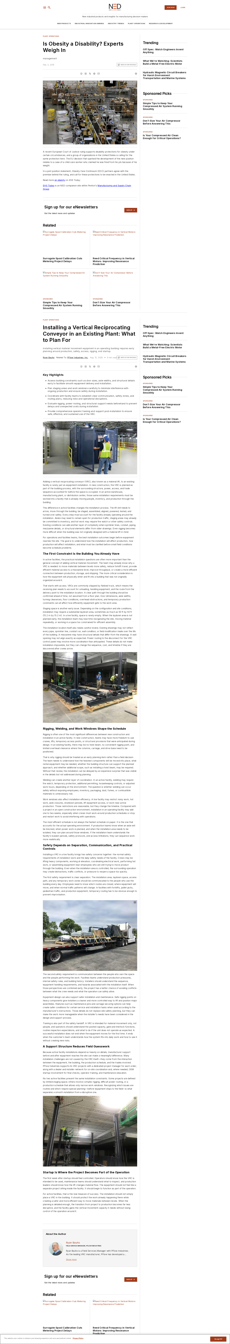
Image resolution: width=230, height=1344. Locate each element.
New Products (64, 23)
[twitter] (90, 73)
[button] (44, 7)
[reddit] (94, 73)
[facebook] (81, 73)
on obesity (60, 180)
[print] (136, 73)
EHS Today (49, 185)
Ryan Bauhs (48, 357)
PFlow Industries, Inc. (77, 357)
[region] (115, 1339)
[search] (49, 7)
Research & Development (161, 23)
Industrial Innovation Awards (89, 23)
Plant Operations (136, 23)
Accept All (218, 1339)
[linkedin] (85, 73)
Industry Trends (116, 23)
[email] (98, 73)
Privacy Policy (78, 1338)
